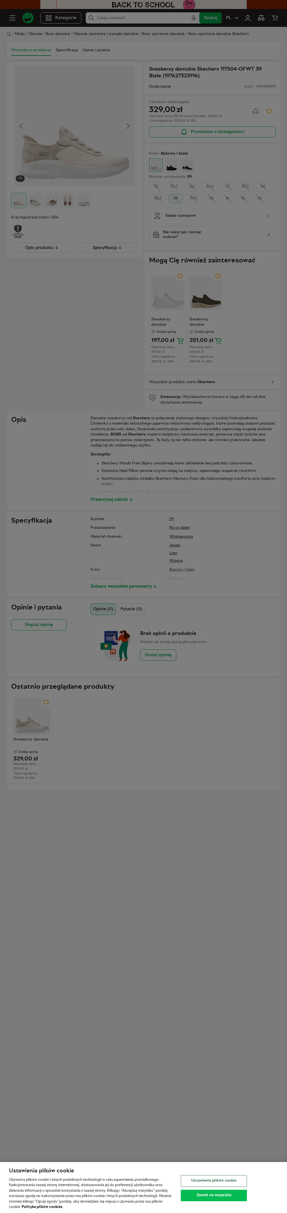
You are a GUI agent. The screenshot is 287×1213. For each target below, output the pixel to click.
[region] (143, 1187)
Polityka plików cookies (42, 1207)
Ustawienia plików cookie (213, 1180)
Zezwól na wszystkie (213, 1195)
